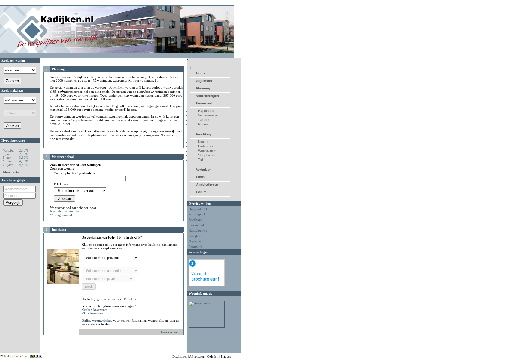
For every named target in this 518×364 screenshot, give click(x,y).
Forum (201, 192)
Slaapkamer (207, 155)
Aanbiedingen (207, 184)
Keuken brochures (94, 309)
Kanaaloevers (198, 230)
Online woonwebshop (97, 320)
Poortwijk (195, 246)
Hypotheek (206, 111)
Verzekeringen (208, 115)
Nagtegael (195, 241)
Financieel (204, 103)
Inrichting (203, 134)
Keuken (203, 141)
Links (200, 177)
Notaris (203, 124)
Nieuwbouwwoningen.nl (67, 211)
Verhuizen (204, 169)
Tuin (201, 159)
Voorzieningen (207, 96)
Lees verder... (170, 332)
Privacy (226, 356)
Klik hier (130, 299)
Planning (203, 88)
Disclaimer (179, 356)
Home (200, 73)
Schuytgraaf (197, 214)
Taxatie (203, 120)
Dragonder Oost (200, 209)
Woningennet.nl (61, 215)
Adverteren (197, 356)
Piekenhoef (196, 225)
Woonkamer (207, 150)
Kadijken (195, 236)
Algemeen (204, 81)
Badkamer (205, 146)
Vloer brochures (93, 313)
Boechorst (195, 219)
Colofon (213, 356)
